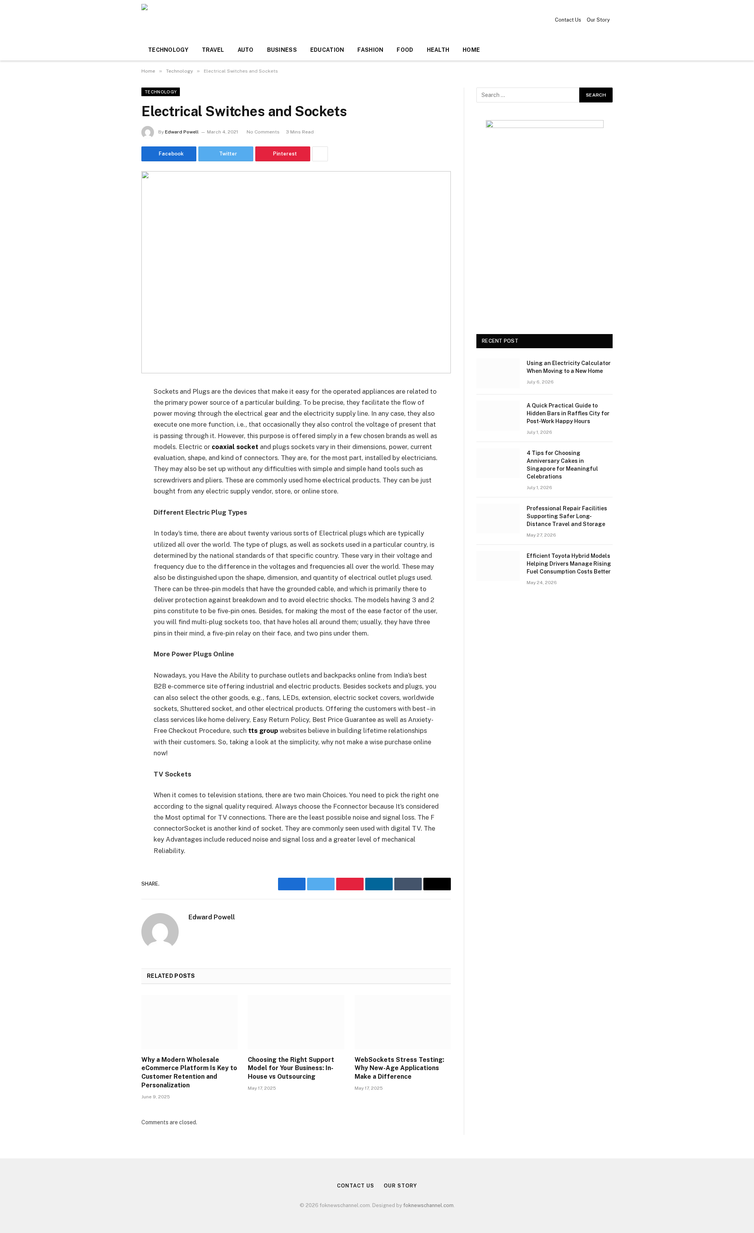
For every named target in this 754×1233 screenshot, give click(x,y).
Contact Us (568, 20)
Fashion (370, 50)
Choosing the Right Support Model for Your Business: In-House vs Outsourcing (291, 1068)
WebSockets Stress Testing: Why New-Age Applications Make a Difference (399, 1068)
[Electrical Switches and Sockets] (296, 272)
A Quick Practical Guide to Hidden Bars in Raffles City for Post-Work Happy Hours (568, 413)
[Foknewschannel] (183, 19)
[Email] (114, 492)
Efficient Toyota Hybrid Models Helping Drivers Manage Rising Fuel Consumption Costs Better (569, 564)
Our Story (598, 20)
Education (327, 50)
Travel (213, 50)
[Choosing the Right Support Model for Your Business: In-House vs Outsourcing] (296, 1022)
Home (471, 50)
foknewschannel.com (428, 1205)
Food (405, 50)
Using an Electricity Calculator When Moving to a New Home (569, 367)
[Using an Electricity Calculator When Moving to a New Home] (498, 373)
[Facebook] (114, 412)
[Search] (612, 50)
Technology (168, 50)
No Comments (263, 132)
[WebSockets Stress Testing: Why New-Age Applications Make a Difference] (403, 1022)
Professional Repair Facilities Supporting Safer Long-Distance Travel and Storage (567, 516)
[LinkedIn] (114, 452)
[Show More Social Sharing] (320, 153)
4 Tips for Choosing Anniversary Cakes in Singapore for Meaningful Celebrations (562, 465)
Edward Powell (182, 132)
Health (438, 50)
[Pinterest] (114, 472)
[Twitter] (114, 432)
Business (282, 50)
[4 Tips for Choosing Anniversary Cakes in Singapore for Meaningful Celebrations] (498, 463)
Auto (246, 50)
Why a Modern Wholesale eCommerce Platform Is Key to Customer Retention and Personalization (189, 1072)
